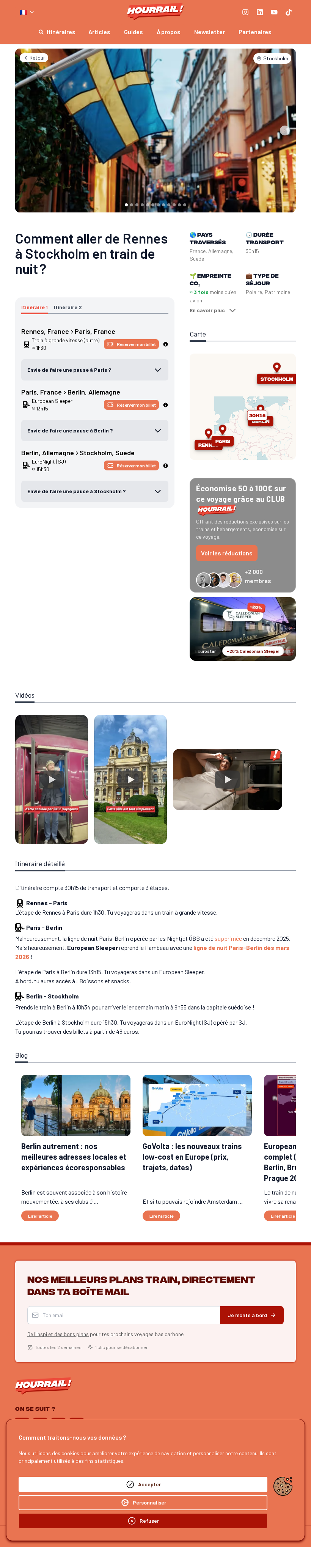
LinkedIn (129, 836)
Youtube (171, 836)
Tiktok (210, 836)
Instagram (84, 836)
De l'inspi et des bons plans (89, 784)
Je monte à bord (216, 765)
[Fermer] (260, 695)
